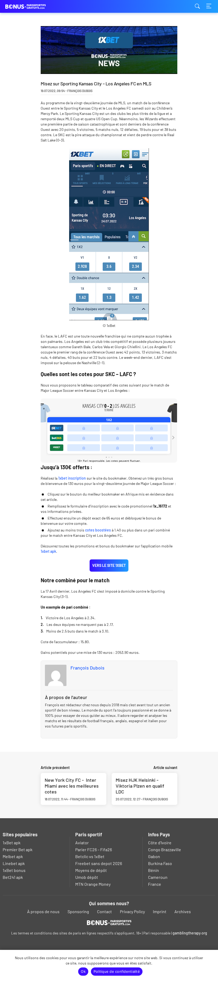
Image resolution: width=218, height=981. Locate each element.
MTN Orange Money (93, 884)
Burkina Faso (160, 863)
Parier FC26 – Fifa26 (93, 849)
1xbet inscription (72, 478)
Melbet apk (13, 856)
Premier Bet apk (17, 849)
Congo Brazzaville (164, 849)
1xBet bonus (14, 870)
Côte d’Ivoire (159, 842)
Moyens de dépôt (91, 870)
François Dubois (87, 668)
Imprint (159, 911)
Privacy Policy (132, 911)
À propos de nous (43, 911)
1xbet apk (48, 551)
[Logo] (109, 922)
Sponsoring (78, 911)
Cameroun (157, 877)
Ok (83, 971)
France (154, 884)
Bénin (153, 870)
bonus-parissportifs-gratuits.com (31, 6)
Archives (182, 911)
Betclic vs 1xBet (89, 856)
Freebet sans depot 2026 (98, 863)
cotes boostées (98, 530)
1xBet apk (11, 842)
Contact (104, 911)
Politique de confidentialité (117, 971)
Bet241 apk (13, 877)
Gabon (154, 856)
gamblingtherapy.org (190, 933)
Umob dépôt (86, 877)
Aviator (82, 842)
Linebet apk (14, 863)
